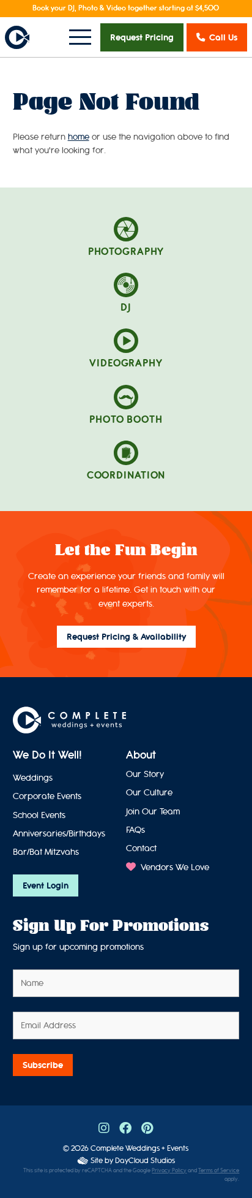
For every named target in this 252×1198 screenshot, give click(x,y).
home (78, 137)
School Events (39, 815)
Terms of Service (218, 1170)
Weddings (33, 778)
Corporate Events (47, 796)
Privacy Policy (169, 1170)
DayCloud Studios (145, 1160)
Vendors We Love (173, 867)
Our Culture (149, 792)
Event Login (46, 885)
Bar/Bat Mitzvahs (46, 852)
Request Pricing (142, 37)
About (141, 755)
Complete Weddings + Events (139, 1148)
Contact (141, 848)
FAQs (135, 830)
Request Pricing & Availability (126, 637)
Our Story (145, 774)
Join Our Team (153, 811)
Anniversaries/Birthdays (59, 834)
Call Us (223, 37)
